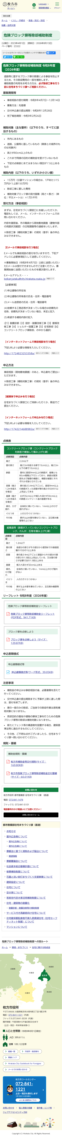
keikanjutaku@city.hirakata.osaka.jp (29, 279)
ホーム (4, 21)
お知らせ (11, 831)
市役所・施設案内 (32, 1051)
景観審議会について (16, 861)
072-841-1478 (16, 800)
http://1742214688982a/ (31, 429)
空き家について (14, 892)
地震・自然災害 (8, 25)
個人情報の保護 (25, 1108)
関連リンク (12, 1057)
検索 (34, 8)
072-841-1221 (16, 1015)
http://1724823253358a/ (31, 353)
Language (43, 4)
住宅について (13, 887)
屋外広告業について (18, 846)
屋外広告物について (16, 836)
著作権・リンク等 (44, 1108)
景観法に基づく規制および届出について (27, 851)
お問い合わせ (8, 1108)
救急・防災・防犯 (37, 21)
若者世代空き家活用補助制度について (26, 898)
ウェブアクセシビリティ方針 (15, 1112)
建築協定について (15, 882)
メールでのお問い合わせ (17, 1069)
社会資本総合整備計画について (22, 866)
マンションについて (16, 927)
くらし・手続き (18, 21)
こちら (27, 1100)
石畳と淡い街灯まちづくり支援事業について (29, 877)
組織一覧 (11, 1051)
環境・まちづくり (20, 947)
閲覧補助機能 (44, 8)
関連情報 (13, 856)
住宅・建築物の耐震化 (18, 903)
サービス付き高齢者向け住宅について (26, 913)
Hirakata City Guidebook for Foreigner (24, 1063)
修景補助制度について (18, 871)
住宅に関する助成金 (41, 947)
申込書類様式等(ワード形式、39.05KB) (32, 672)
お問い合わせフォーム (31, 815)
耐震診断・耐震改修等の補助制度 (24, 908)
